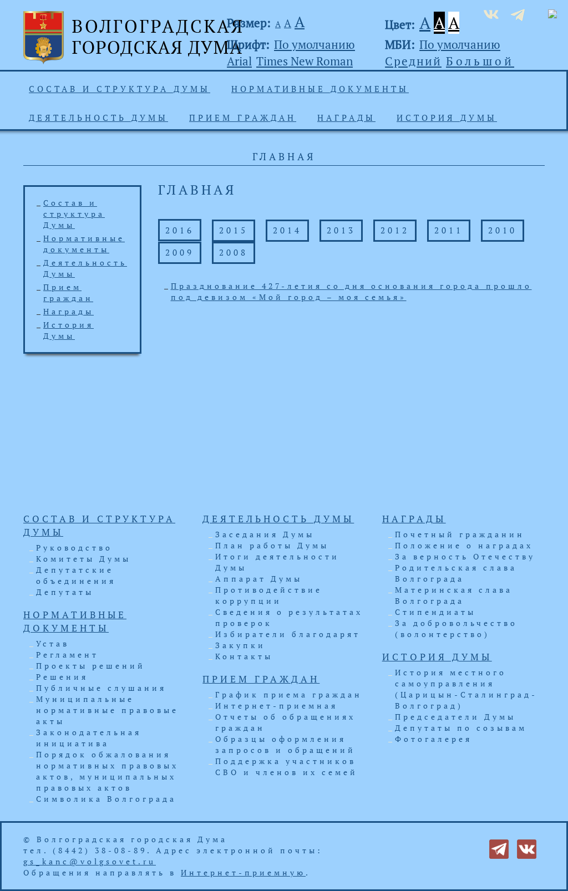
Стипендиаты (435, 612)
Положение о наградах (464, 545)
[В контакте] (526, 848)
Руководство (74, 547)
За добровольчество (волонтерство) (456, 628)
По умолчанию (314, 44)
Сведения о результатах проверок (289, 617)
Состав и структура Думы (119, 88)
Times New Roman (304, 61)
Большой (480, 61)
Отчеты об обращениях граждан (285, 722)
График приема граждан (288, 694)
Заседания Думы (265, 534)
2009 (179, 252)
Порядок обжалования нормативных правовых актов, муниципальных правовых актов (107, 771)
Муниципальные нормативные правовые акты (107, 710)
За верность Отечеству (465, 556)
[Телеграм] (499, 848)
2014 (287, 230)
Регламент (67, 654)
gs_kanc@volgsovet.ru (89, 861)
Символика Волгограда (106, 798)
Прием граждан (242, 117)
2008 (233, 252)
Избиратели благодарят (288, 634)
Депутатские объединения (76, 575)
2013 (341, 230)
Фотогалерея (433, 739)
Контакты (244, 656)
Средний (413, 61)
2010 (502, 230)
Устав (52, 643)
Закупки (240, 645)
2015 (233, 230)
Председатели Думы (455, 716)
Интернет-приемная (276, 705)
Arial (239, 61)
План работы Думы (272, 545)
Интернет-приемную (243, 872)
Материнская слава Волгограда (454, 595)
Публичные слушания (101, 688)
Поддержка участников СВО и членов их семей (286, 766)
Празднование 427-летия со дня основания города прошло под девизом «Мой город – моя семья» (351, 291)
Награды (346, 117)
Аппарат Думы (258, 578)
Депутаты (65, 592)
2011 (448, 230)
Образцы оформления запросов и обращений (285, 744)
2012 (395, 230)
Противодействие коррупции (268, 595)
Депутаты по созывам (461, 727)
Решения (62, 676)
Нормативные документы (320, 88)
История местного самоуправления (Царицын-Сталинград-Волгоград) (466, 689)
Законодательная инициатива (88, 738)
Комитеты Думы (83, 558)
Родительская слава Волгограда (456, 573)
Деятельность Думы (98, 117)
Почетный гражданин (460, 534)
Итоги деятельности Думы (277, 562)
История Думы (447, 117)
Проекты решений (90, 665)
